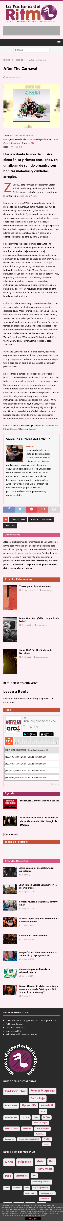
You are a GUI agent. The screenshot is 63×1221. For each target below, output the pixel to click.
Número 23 (14, 429)
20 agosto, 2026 (28, 908)
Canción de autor (47, 1193)
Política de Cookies (14, 1024)
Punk (8, 1176)
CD (32, 143)
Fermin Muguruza (43, 1090)
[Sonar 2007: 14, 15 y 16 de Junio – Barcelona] (10, 661)
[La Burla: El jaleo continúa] (10, 939)
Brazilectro (18, 519)
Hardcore (16, 1187)
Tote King (47, 1139)
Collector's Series (11, 1128)
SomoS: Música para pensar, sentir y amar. (38, 903)
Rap (51, 1161)
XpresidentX (47, 1105)
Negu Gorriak (11, 1117)
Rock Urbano (44, 1198)
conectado (31, 699)
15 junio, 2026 (27, 996)
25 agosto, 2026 (28, 891)
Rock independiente (41, 1182)
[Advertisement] (33, 30)
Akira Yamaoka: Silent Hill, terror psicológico (36, 869)
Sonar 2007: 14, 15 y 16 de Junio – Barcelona (36, 651)
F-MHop (18, 147)
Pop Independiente (40, 1188)
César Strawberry (42, 1128)
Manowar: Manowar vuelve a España (39, 801)
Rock (9, 1162)
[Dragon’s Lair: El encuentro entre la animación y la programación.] (10, 956)
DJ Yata (25, 1117)
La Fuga (46, 1117)
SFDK (43, 1111)
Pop (34, 1176)
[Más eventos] (10, 834)
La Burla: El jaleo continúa (33, 936)
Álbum (17, 143)
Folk (27, 1188)
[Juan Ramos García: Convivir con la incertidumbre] (10, 889)
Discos (32, 429)
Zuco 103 (10, 525)
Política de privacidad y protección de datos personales (31, 1020)
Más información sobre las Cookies (21, 1034)
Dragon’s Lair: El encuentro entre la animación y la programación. (37, 954)
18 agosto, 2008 (13, 77)
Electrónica (22, 1176)
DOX (29, 140)
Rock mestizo (30, 1193)
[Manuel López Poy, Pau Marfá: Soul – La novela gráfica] (10, 922)
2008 (55, 140)
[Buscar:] (31, 50)
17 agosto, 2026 (28, 925)
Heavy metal (44, 1169)
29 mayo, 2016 (27, 625)
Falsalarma (27, 1128)
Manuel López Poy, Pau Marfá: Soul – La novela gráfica (39, 920)
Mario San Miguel (40, 1122)
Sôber (36, 1117)
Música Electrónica (23, 136)
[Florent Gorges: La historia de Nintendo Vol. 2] (10, 973)
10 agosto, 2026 (28, 959)
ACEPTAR (33, 1219)
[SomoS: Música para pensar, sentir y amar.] (10, 905)
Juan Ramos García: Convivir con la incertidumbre (38, 886)
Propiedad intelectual (16, 1027)
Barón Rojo (38, 1098)
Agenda (9, 793)
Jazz (7, 1187)
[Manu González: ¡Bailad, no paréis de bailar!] (10, 629)
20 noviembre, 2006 (29, 590)
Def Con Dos (15, 1091)
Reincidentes (9, 1139)
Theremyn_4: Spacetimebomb (35, 586)
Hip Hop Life (29, 1106)
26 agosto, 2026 (28, 874)
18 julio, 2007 (27, 657)
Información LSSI (13, 1031)
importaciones (47, 590)
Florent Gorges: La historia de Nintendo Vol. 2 (34, 971)
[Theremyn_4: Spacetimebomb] (10, 597)
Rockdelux (11, 1106)
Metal (40, 1161)
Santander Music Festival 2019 (29, 1139)
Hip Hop (25, 1162)
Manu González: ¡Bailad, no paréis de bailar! (39, 619)
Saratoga (46, 1144)
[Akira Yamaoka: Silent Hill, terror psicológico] (10, 872)
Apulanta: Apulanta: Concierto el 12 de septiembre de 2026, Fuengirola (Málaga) (39, 821)
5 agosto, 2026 (27, 976)
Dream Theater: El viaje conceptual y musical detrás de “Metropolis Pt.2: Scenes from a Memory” (38, 989)
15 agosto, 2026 (28, 939)
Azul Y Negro (40, 1134)
